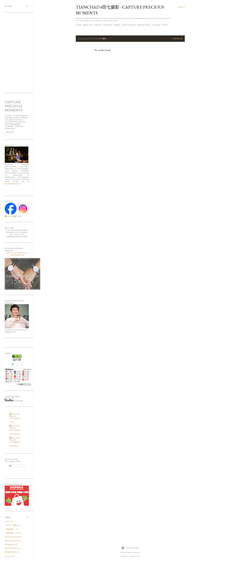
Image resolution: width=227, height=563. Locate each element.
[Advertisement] (17, 52)
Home (78, 25)
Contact (98, 25)
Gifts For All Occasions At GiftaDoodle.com (17, 254)
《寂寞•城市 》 (11, 529)
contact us (16, 234)
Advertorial (143, 25)
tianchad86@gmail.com (13, 184)
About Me (87, 25)
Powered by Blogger (132, 548)
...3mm (8, 521)
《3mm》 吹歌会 (12, 525)
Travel (117, 25)
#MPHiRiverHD (12, 548)
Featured (108, 25)
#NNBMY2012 (11, 552)
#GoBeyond (11, 544)
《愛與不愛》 (10, 533)
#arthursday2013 (12, 541)
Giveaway (156, 25)
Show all (178, 39)
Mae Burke (136, 552)
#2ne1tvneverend (13, 537)
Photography (129, 25)
